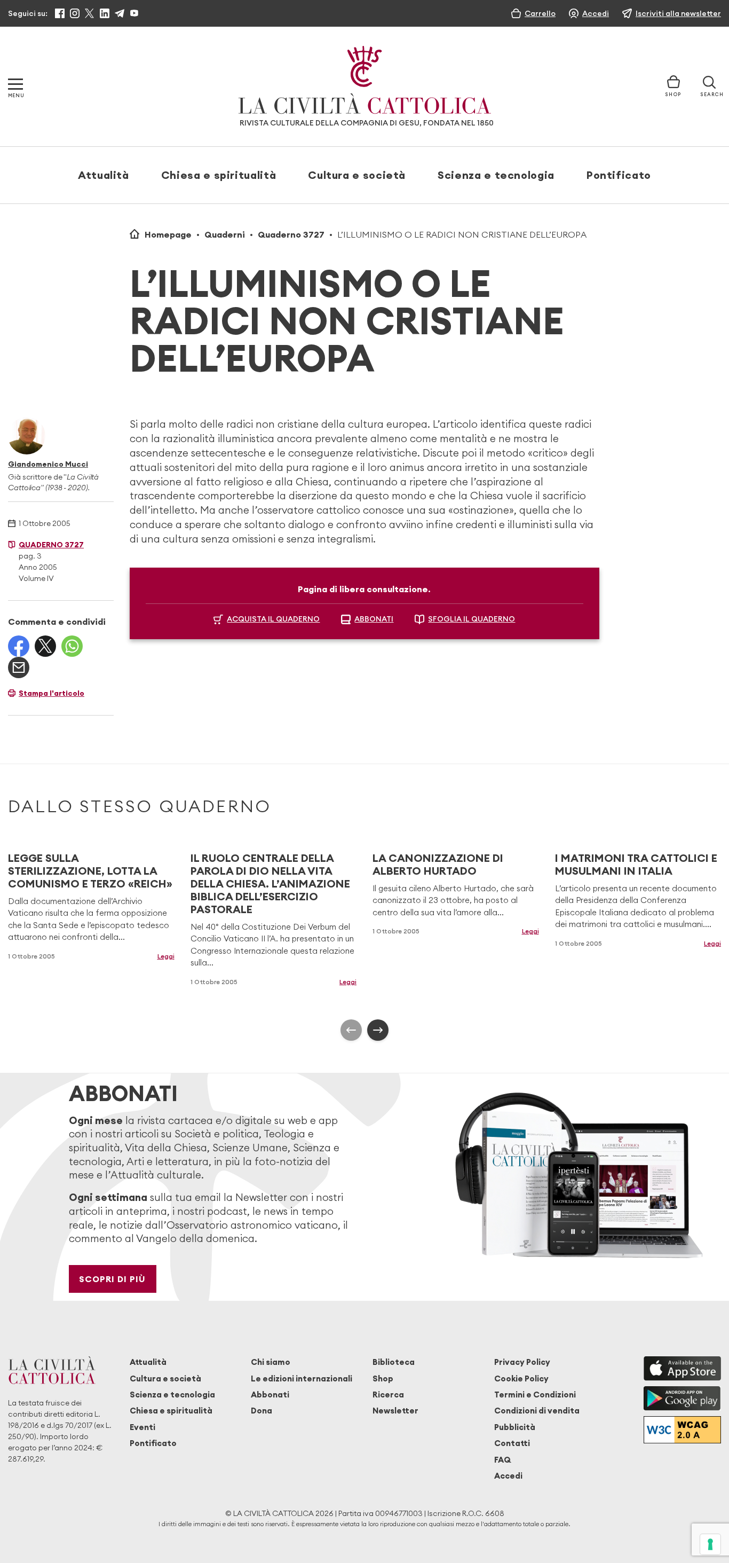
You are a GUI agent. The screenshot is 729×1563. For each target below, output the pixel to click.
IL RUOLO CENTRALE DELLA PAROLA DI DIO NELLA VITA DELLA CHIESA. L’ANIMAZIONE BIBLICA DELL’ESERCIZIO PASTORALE (270, 883)
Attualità (103, 175)
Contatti (512, 1443)
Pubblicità (514, 1427)
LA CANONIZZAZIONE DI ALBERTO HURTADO (438, 864)
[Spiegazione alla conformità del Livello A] (682, 1429)
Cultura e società (357, 175)
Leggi (166, 956)
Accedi (508, 1476)
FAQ (502, 1460)
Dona (261, 1410)
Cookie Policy (521, 1378)
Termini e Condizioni (535, 1394)
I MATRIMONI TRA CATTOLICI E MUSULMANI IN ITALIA (636, 864)
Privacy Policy (522, 1362)
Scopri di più (112, 1279)
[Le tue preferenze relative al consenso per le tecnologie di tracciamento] (710, 1544)
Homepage (168, 234)
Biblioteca (394, 1362)
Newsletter (395, 1410)
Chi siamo (270, 1362)
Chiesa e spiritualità (218, 175)
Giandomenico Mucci (48, 464)
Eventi (142, 1427)
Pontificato (619, 175)
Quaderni (224, 234)
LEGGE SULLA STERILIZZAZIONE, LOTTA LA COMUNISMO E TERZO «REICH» (90, 870)
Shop (383, 1378)
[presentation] (351, 1030)
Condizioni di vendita (537, 1410)
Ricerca (388, 1394)
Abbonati (270, 1394)
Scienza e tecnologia (496, 175)
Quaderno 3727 (291, 234)
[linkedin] (104, 13)
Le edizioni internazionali (301, 1378)
